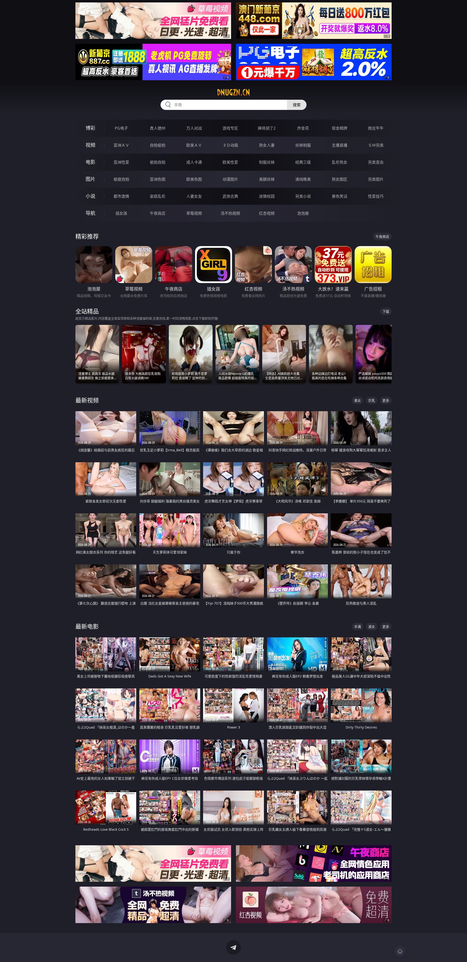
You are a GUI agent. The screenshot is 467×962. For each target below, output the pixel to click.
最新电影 (87, 626)
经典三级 (303, 162)
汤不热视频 (230, 213)
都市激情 (121, 196)
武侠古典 (230, 196)
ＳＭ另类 (376, 145)
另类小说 (303, 196)
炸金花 (303, 128)
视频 (90, 145)
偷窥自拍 (121, 179)
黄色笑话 (339, 196)
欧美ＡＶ (194, 145)
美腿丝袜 (267, 179)
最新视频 (87, 400)
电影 (90, 162)
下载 (385, 311)
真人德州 (157, 128)
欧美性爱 (230, 162)
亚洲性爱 (121, 162)
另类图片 (376, 179)
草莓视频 (194, 213)
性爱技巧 (376, 196)
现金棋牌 (339, 128)
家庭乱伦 (157, 196)
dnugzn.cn (233, 92)
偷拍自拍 (157, 162)
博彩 (90, 128)
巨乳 (371, 400)
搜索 (297, 104)
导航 (90, 213)
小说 (90, 196)
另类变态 (376, 162)
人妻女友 (194, 196)
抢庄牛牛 (376, 128)
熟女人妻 (267, 145)
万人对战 (194, 128)
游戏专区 (230, 128)
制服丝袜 (267, 162)
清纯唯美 (303, 179)
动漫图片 (230, 179)
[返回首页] (400, 951)
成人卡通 (194, 162)
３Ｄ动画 (230, 145)
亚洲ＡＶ (121, 145)
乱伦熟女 (339, 162)
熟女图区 (339, 179)
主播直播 (339, 145)
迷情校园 (267, 196)
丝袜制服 (303, 145)
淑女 (371, 626)
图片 (90, 179)
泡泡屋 (303, 213)
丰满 (357, 626)
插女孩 (121, 213)
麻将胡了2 (267, 128)
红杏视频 (267, 213)
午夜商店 (157, 213)
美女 (357, 400)
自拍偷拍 (157, 145)
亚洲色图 (157, 179)
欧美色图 (194, 179)
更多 (385, 400)
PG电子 (121, 128)
